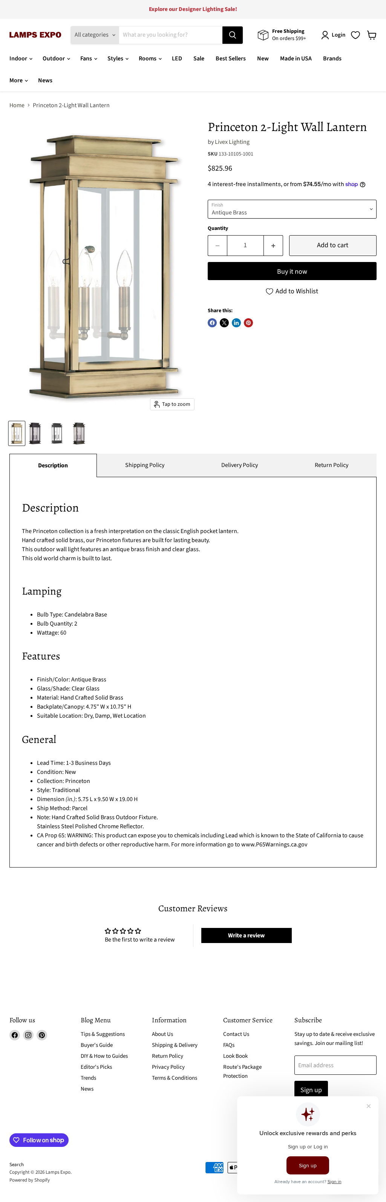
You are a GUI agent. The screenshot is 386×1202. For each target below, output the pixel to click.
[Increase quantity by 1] (273, 245)
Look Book (235, 1056)
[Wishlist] (355, 35)
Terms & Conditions (174, 1078)
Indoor (18, 58)
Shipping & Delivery (175, 1045)
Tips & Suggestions (103, 1034)
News (45, 80)
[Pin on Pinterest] (248, 322)
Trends (88, 1078)
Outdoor (54, 58)
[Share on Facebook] (212, 322)
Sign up (311, 1090)
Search (16, 1164)
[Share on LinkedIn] (236, 322)
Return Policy (331, 465)
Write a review (246, 935)
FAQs (228, 1045)
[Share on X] (224, 322)
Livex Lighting (232, 142)
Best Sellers (231, 58)
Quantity (218, 228)
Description (53, 465)
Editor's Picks (96, 1067)
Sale (198, 58)
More (16, 80)
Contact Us (236, 1034)
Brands (332, 58)
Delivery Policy (239, 465)
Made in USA (296, 58)
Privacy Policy (168, 1067)
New (263, 58)
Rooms (148, 58)
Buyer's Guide (97, 1045)
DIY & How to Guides (104, 1056)
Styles (115, 58)
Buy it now (292, 271)
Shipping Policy (144, 465)
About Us (162, 1034)
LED (177, 58)
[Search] (232, 35)
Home (17, 105)
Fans (86, 58)
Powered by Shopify (29, 1180)
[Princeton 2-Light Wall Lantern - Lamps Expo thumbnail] (17, 433)
